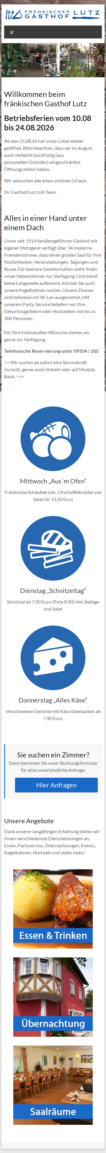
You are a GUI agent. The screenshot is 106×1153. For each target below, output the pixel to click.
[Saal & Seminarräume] (53, 1048)
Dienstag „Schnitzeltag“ (53, 590)
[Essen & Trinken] (53, 872)
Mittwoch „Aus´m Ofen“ (53, 481)
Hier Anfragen (56, 785)
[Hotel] (53, 960)
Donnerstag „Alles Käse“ (53, 700)
